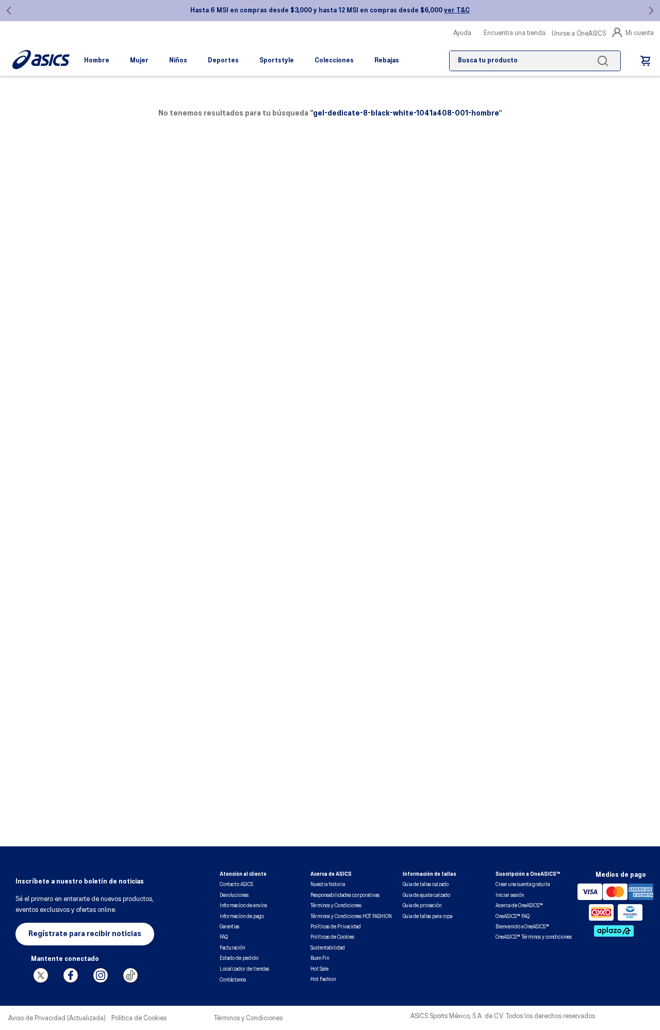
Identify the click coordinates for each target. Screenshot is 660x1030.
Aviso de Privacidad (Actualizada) (56, 1018)
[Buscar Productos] (605, 61)
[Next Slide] (651, 10)
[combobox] (535, 61)
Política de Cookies (139, 1018)
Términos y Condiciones (248, 1018)
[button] (84, 934)
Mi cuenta (639, 33)
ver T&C (457, 10)
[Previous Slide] (9, 10)
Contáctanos (233, 980)
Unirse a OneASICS (579, 33)
